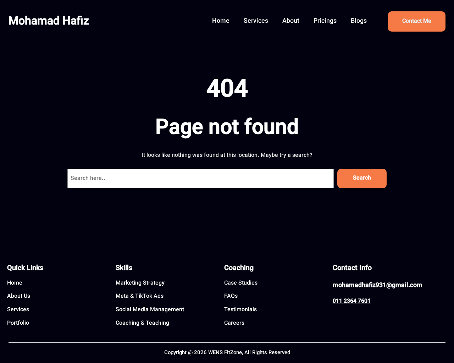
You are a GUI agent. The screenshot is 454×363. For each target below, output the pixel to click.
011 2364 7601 (352, 301)
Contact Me (416, 21)
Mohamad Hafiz (49, 22)
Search (362, 178)
